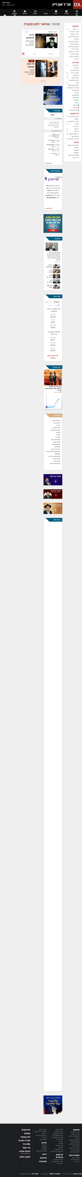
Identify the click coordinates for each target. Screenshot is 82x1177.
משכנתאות (57, 447)
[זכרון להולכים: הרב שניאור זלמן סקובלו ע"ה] (46, 41)
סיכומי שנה (43, 1139)
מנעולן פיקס (57, 461)
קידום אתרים (57, 423)
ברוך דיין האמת (74, 1148)
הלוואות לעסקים (56, 444)
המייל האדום (24, 1140)
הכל (67, 29)
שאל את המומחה (57, 1137)
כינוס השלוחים (58, 1160)
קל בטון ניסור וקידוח (55, 463)
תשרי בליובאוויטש (57, 1161)
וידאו (44, 1154)
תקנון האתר (24, 1156)
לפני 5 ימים (57, 392)
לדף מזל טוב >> (48, 208)
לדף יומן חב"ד (48, 163)
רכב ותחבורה (58, 1149)
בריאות (60, 1147)
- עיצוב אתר (50, 1174)
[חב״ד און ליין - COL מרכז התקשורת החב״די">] (66, 4)
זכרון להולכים (75, 1160)
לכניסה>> (42, 81)
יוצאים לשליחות (74, 1144)
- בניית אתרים (72, 1174)
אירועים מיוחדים (41, 1135)
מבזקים (43, 1157)
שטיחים (58, 432)
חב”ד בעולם (76, 1134)
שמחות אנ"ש (75, 1142)
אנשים (44, 1145)
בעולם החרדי (75, 1150)
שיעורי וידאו (76, 1158)
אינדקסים (26, 1129)
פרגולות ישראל (56, 459)
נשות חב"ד (76, 1146)
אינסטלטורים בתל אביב (54, 456)
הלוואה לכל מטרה (55, 439)
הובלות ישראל (56, 442)
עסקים (27, 1133)
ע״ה (53, 135)
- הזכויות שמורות (29, 1174)
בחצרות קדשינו (74, 1140)
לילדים (61, 1141)
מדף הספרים (59, 1131)
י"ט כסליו (60, 1163)
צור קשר (26, 1147)
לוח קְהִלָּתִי (25, 1137)
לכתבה (51, 54)
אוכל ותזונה (59, 1145)
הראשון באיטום (56, 420)
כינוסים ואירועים (74, 1136)
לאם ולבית (59, 1139)
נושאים (44, 1149)
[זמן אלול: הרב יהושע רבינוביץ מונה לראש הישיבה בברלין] (53, 377)
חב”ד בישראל (75, 1132)
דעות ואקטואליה (57, 1135)
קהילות (77, 1138)
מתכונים (43, 1161)
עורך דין (58, 425)
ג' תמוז (44, 1133)
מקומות (44, 1147)
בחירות (44, 1137)
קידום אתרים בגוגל (55, 430)
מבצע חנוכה (43, 1129)
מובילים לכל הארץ (55, 449)
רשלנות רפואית (56, 427)
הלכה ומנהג (59, 1129)
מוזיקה (61, 1143)
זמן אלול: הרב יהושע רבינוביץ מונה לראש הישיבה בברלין (53, 388)
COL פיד (26, 1144)
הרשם (8, 3)
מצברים (58, 435)
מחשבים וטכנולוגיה (57, 1151)
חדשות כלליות (75, 1152)
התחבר (4, 3)
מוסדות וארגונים (41, 1151)
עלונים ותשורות (58, 1133)
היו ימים (77, 1161)
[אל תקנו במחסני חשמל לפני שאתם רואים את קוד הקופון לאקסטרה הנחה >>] (46, 68)
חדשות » (26, 32)
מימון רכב (57, 437)
